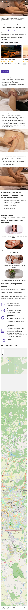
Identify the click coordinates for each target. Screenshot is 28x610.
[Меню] (25, 1)
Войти (25, 608)
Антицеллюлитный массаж (16, 19)
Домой (3, 608)
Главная (3, 18)
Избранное (17, 30)
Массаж (8, 19)
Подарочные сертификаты (11, 18)
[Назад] (2, 1)
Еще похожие (5, 71)
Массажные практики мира (8, 59)
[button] (3, 350)
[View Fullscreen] (3, 354)
